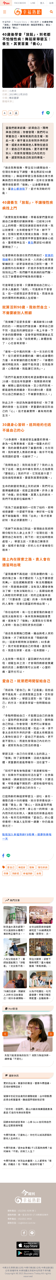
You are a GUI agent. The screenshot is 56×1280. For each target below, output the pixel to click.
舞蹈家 (22, 867)
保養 (6, 873)
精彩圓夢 (34, 21)
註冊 (51, 2)
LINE (33, 2)
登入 (42, 2)
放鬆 (38, 873)
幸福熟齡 (6, 21)
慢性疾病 (43, 867)
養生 (31, 242)
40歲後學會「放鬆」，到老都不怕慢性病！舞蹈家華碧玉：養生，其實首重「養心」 (27, 24)
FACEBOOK (20, 2)
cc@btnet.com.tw (26, 1222)
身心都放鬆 (18, 189)
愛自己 (11, 867)
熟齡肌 (15, 873)
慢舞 (31, 867)
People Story (20, 21)
